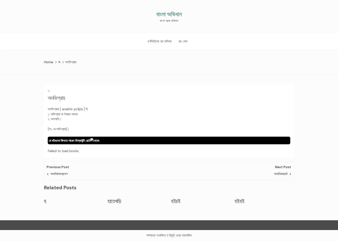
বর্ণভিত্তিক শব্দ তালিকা (160, 41)
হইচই (176, 201)
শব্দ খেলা (182, 41)
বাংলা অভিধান (169, 14)
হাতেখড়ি (114, 201)
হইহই (240, 201)
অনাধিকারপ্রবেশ (59, 174)
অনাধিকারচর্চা (281, 174)
